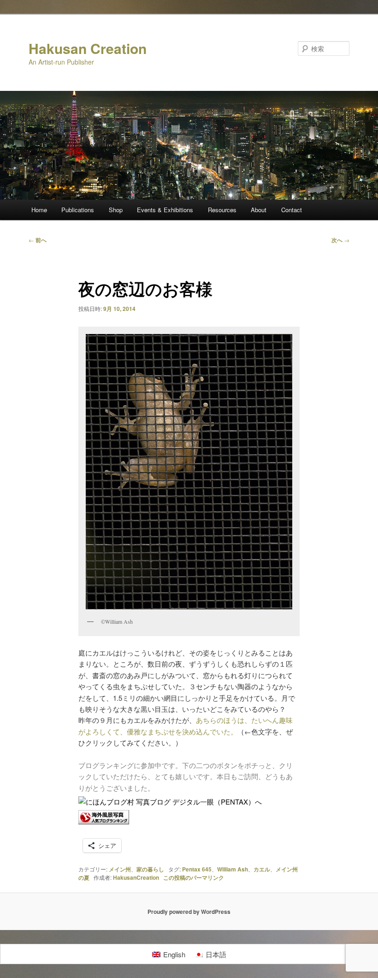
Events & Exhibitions (165, 209)
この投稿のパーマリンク (193, 877)
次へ (340, 240)
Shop (116, 209)
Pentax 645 (197, 869)
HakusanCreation (136, 877)
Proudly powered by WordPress (189, 911)
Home (39, 209)
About (258, 209)
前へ (38, 240)
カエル (262, 869)
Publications (77, 209)
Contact (291, 209)
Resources (222, 209)
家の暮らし (150, 869)
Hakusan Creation (88, 48)
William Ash (232, 869)
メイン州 (120, 869)
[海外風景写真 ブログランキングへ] (103, 821)
